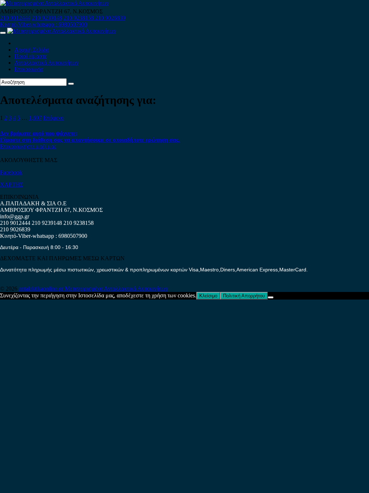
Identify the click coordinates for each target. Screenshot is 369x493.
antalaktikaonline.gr (42, 288)
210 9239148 (47, 18)
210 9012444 (15, 18)
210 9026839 (110, 18)
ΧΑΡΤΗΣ (11, 185)
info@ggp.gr (14, 216)
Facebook (11, 172)
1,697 (35, 118)
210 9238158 (79, 18)
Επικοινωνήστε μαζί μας (28, 146)
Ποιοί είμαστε (30, 56)
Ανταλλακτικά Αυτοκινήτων (46, 63)
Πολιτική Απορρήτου (244, 295)
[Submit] (71, 84)
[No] (271, 297)
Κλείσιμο (208, 295)
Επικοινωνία (28, 69)
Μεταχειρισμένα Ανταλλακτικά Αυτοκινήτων (116, 288)
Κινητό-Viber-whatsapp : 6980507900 (43, 24)
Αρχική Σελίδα (31, 50)
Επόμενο (53, 118)
